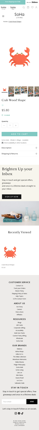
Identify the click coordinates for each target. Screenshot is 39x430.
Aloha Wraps (19, 351)
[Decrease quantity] (4, 125)
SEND (32, 401)
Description (7, 148)
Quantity (5, 121)
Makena (19, 349)
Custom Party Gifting (19, 336)
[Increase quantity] (15, 125)
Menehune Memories (19, 359)
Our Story (19, 307)
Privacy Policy (19, 424)
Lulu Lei (19, 372)
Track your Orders (19, 288)
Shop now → (14, 4)
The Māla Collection (19, 357)
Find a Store (19, 312)
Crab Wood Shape (15, 21)
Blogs (19, 322)
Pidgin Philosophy (19, 365)
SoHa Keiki (19, 367)
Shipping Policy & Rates (19, 293)
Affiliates (19, 315)
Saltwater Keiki (19, 383)
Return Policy (19, 291)
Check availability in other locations (15, 143)
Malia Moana (19, 362)
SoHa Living (19, 370)
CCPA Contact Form (19, 299)
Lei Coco (19, 380)
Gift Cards (19, 325)
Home (5, 21)
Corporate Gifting (19, 328)
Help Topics (19, 296)
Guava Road (20, 378)
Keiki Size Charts (19, 333)
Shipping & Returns (10, 154)
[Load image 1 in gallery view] (19, 55)
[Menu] (3, 16)
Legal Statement (19, 425)
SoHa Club (19, 341)
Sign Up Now (11, 197)
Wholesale (19, 338)
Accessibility (19, 330)
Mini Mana (19, 375)
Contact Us (19, 286)
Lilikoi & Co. (19, 354)
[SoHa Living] (19, 15)
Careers (19, 309)
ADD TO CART (19, 134)
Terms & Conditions (19, 422)
